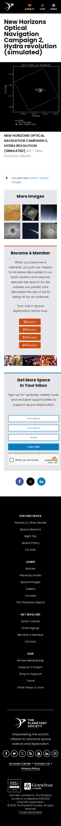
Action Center (30, 621)
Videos (30, 589)
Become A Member (31, 635)
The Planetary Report (30, 602)
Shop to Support (30, 674)
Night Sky (30, 536)
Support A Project (30, 667)
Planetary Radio (31, 575)
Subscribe (33, 447)
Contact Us (42, 764)
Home (33, 178)
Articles (30, 569)
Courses (30, 596)
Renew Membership (30, 660)
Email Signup (30, 628)
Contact (30, 641)
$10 (29, 329)
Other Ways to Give (30, 687)
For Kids (30, 550)
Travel (30, 681)
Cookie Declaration (30, 812)
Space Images (30, 582)
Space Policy (30, 543)
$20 (30, 337)
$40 (30, 345)
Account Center (20, 764)
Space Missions (30, 529)
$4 (30, 322)
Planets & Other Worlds (30, 523)
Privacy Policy (52, 452)
